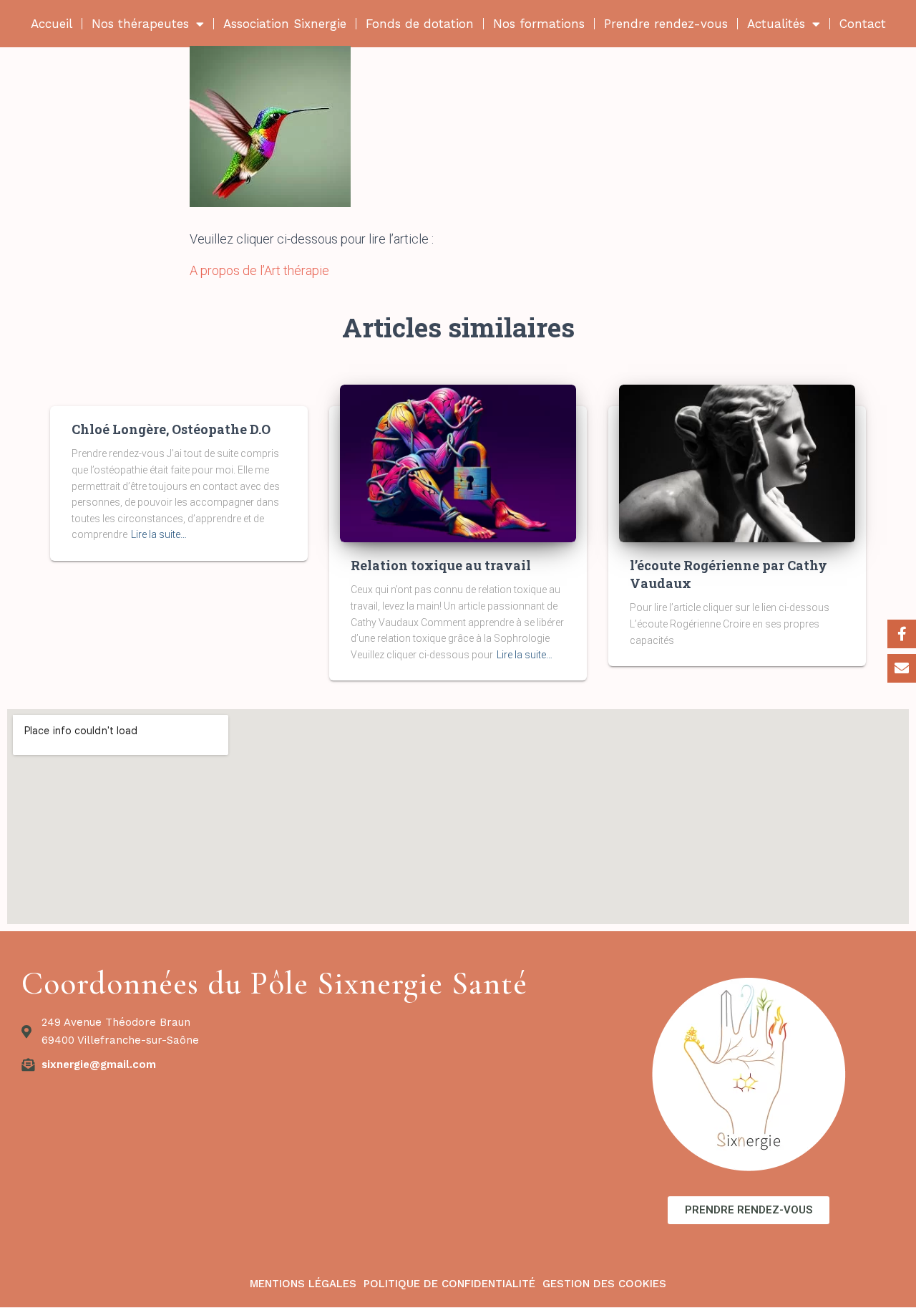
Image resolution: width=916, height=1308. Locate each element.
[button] (748, 1210)
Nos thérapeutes (140, 23)
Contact (862, 23)
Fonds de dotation (420, 23)
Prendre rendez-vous (666, 23)
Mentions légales (303, 1283)
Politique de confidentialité (449, 1283)
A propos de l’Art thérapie (259, 270)
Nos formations (539, 23)
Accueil (51, 23)
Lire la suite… (159, 534)
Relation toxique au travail (441, 565)
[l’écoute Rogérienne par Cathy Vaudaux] (737, 462)
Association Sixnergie (284, 23)
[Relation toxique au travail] (458, 462)
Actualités (776, 23)
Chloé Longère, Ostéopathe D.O (171, 429)
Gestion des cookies (604, 1283)
